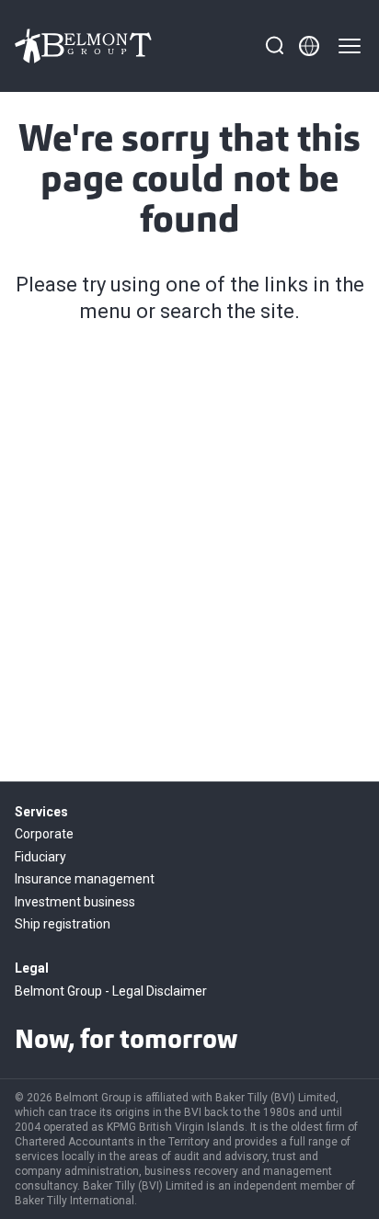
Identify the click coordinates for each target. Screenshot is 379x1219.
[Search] (274, 46)
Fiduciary (40, 856)
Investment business (75, 901)
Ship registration (62, 924)
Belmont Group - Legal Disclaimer (111, 991)
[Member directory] (309, 46)
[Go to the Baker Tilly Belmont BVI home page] (84, 46)
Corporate (44, 833)
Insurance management (85, 879)
